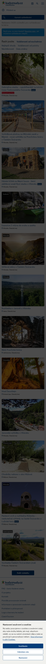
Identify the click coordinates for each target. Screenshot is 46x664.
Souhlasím (23, 646)
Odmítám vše (23, 652)
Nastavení (23, 658)
